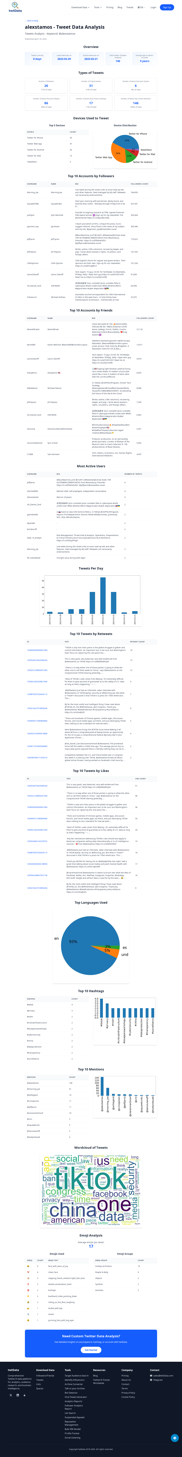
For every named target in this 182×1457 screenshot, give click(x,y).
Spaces (39, 1388)
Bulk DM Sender (73, 1429)
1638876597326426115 (37, 694)
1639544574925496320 (37, 660)
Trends (129, 7)
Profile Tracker (72, 1433)
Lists (38, 1384)
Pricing (109, 7)
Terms (125, 1388)
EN (141, 7)
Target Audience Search (77, 1375)
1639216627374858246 (37, 708)
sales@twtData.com (163, 1375)
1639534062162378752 (37, 841)
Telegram (158, 1379)
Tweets (39, 1379)
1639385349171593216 (37, 757)
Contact (125, 1384)
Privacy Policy (128, 1392)
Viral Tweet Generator (76, 1397)
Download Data (79, 7)
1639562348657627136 (37, 875)
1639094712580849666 (37, 721)
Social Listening (72, 1437)
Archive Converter (74, 1384)
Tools (96, 7)
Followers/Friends (45, 1375)
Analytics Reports (73, 1401)
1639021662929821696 (37, 681)
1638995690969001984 (37, 650)
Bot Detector (71, 1392)
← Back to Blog (31, 20)
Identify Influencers (74, 1379)
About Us (126, 1379)
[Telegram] (175, 1438)
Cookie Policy (128, 1397)
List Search (70, 1413)
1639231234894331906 (37, 670)
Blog (120, 7)
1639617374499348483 (37, 746)
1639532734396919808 (37, 733)
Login (153, 7)
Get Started (91, 1349)
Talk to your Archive (75, 1388)
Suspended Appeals (75, 1417)
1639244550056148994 (37, 864)
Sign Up (167, 7)
